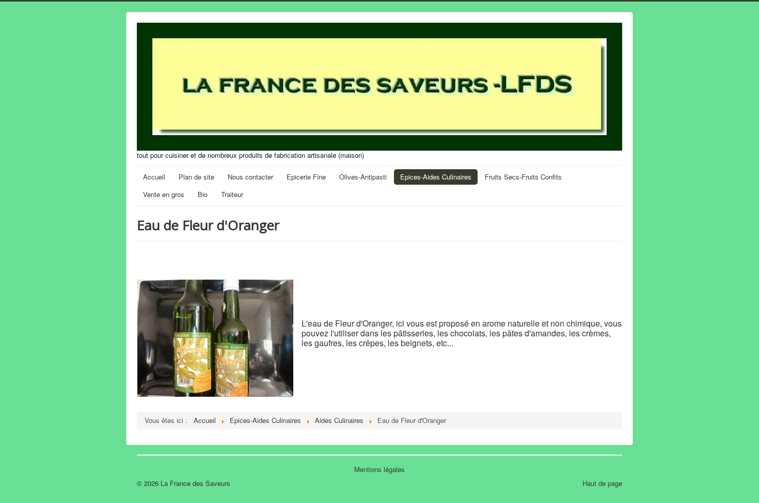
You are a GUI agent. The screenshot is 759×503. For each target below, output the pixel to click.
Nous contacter (250, 177)
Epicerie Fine (306, 177)
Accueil (154, 177)
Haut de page (602, 483)
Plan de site (196, 177)
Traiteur (232, 194)
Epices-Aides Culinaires (435, 177)
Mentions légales (379, 469)
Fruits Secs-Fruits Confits (523, 177)
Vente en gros (163, 194)
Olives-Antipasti (363, 177)
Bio (203, 194)
